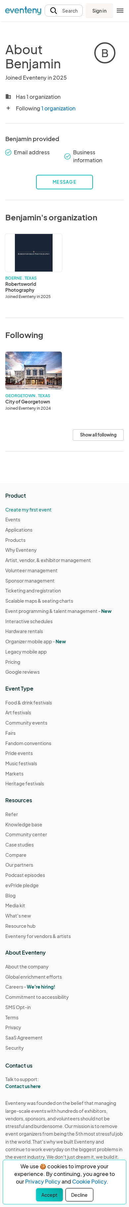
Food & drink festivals (28, 702)
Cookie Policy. (90, 1181)
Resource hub (20, 926)
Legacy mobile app (26, 652)
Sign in (99, 11)
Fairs (10, 733)
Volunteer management (31, 570)
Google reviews (22, 672)
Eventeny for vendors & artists (38, 936)
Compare (15, 855)
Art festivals (18, 712)
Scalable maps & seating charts (39, 601)
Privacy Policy (43, 1181)
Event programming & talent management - (58, 611)
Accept (49, 1195)
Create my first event (28, 509)
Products (15, 540)
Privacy (13, 1027)
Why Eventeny (21, 550)
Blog (10, 895)
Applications (18, 530)
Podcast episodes (25, 875)
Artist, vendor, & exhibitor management (48, 560)
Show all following (98, 434)
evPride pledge (22, 885)
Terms (12, 1017)
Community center (26, 834)
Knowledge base (23, 824)
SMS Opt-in (18, 1007)
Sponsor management (30, 581)
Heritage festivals (24, 783)
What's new (18, 916)
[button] (64, 10)
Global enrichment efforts (33, 977)
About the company (27, 966)
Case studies (19, 845)
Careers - (30, 987)
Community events (26, 723)
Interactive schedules (29, 621)
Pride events (19, 753)
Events (12, 519)
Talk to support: (23, 1082)
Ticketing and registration (33, 590)
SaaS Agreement (24, 1037)
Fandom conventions (28, 743)
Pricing (12, 662)
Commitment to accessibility (37, 997)
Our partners (19, 865)
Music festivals (21, 763)
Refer (11, 814)
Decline (79, 1195)
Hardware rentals (24, 631)
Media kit (15, 905)
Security (14, 1048)
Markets (14, 773)
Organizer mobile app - (35, 641)
